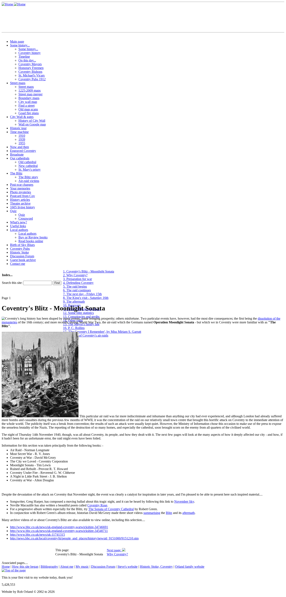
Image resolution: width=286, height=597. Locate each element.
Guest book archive (23, 260)
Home (6, 566)
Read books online (30, 241)
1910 (21, 135)
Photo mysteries (20, 192)
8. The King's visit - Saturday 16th (85, 298)
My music (82, 566)
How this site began (25, 566)
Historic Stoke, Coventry (156, 566)
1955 (21, 143)
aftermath (188, 513)
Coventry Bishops (30, 71)
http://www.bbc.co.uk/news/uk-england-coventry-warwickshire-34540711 (59, 531)
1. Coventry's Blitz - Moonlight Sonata (88, 271)
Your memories (20, 188)
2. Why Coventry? (75, 275)
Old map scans (28, 109)
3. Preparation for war (77, 279)
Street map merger (30, 94)
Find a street (26, 105)
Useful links (18, 226)
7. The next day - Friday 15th (82, 294)
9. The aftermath (74, 301)
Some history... (20, 45)
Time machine (19, 132)
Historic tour (18, 128)
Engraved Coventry (23, 150)
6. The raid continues (77, 290)
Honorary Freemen (31, 68)
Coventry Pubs (20, 248)
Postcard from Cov (22, 196)
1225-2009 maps (29, 90)
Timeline (24, 56)
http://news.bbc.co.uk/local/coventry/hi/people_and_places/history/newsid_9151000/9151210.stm (74, 538)
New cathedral (28, 166)
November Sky (184, 501)
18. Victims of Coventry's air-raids (85, 335)
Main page (17, 41)
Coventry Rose (97, 505)
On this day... (27, 60)
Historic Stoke (19, 252)
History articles (20, 199)
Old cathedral (27, 162)
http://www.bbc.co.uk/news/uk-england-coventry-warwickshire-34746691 (59, 527)
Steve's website (127, 566)
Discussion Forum (22, 256)
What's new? (18, 222)
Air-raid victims (28, 181)
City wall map (27, 102)
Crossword (25, 218)
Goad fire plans (28, 113)
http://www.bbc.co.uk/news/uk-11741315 (37, 534)
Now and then (19, 147)
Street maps (17, 83)
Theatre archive (20, 203)
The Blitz (16, 173)
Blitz (169, 513)
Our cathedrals (19, 158)
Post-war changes (21, 184)
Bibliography (49, 566)
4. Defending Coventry (78, 282)
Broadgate (17, 154)
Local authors (19, 230)
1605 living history (22, 207)
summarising (151, 513)
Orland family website (189, 566)
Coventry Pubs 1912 (32, 79)
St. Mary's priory (29, 169)
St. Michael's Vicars (31, 75)
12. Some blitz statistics (78, 313)
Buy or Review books (33, 237)
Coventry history (29, 53)
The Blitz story (28, 177)
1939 (21, 139)
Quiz (13, 211)
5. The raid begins (75, 286)
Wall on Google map (32, 124)
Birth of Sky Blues (22, 245)
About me (66, 566)
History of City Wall (31, 120)
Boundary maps (28, 98)
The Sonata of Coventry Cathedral (111, 509)
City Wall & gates (21, 117)
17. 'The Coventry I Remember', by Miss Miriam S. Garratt (102, 331)
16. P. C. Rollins (74, 328)
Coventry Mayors (30, 64)
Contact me (17, 263)
